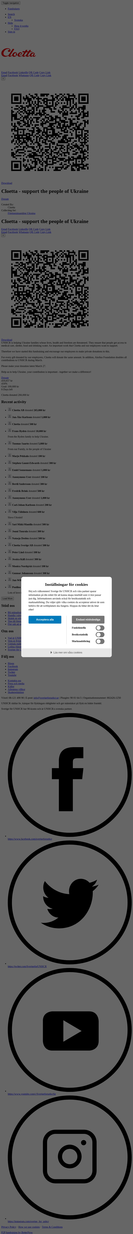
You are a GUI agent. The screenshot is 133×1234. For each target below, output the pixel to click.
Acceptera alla (45, 619)
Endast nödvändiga (88, 619)
